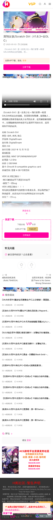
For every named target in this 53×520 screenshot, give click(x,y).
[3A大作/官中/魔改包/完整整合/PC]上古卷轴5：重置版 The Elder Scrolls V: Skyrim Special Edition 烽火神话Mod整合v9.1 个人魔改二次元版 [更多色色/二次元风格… (26, 300)
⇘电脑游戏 (8, 305)
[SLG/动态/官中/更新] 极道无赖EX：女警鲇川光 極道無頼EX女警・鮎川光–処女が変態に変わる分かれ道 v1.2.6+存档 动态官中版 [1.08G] (26, 332)
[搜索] (40, 3)
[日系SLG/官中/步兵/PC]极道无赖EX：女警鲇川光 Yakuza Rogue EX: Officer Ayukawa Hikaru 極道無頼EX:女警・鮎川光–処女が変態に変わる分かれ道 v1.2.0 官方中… (26, 343)
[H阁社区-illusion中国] (6, 4)
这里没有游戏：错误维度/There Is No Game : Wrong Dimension (41, 280)
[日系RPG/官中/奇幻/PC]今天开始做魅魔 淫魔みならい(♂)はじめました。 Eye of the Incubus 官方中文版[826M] (25, 321)
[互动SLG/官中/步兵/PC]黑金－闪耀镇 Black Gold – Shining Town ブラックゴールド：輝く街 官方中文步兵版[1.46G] (26, 354)
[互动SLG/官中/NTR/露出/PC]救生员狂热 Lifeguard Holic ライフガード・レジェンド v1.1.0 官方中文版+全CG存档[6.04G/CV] (25, 310)
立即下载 (26, 67)
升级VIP (32, 229)
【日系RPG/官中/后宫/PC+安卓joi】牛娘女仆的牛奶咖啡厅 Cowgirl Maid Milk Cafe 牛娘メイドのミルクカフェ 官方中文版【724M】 (26, 376)
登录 (24, 60)
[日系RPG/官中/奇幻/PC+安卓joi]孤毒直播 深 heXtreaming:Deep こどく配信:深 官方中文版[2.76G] (25, 365)
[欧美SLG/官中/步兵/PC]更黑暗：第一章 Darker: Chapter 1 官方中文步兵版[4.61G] (23, 409)
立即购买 (26, 235)
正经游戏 (23, 44)
